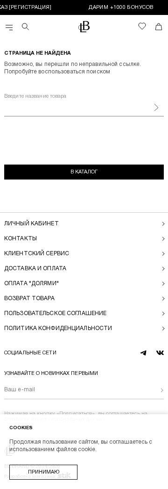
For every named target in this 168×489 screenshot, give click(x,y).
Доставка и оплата (35, 268)
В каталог (84, 172)
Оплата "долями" (31, 283)
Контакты (20, 238)
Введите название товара (35, 96)
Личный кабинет (31, 223)
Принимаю (43, 472)
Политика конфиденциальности (58, 328)
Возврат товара (29, 298)
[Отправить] (154, 390)
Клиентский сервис (36, 253)
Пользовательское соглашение (55, 313)
